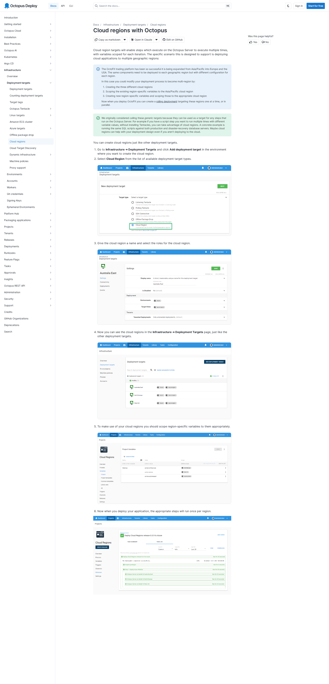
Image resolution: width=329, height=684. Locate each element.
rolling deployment (166, 101)
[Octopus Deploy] (20, 6)
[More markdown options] (124, 39)
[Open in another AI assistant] (156, 39)
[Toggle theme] (288, 6)
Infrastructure (111, 24)
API (63, 5)
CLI (71, 5)
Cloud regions (158, 24)
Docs (53, 5)
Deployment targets (134, 24)
